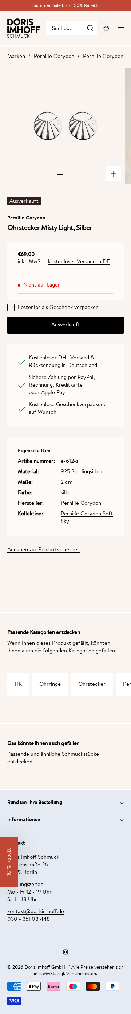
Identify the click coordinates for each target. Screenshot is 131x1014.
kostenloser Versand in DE (79, 262)
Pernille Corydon (54, 56)
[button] (9, 862)
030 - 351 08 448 (28, 919)
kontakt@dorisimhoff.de (35, 912)
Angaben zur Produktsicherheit (43, 550)
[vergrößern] (113, 173)
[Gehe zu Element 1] (60, 174)
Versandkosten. (81, 974)
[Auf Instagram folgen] (65, 952)
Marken (16, 56)
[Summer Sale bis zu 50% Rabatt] (65, 5)
